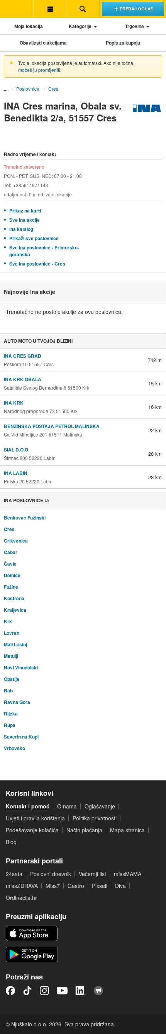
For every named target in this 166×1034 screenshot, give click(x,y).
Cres (53, 88)
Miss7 (53, 886)
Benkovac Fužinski (25, 517)
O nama (67, 806)
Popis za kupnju (123, 42)
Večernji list (92, 874)
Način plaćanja (84, 830)
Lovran (11, 632)
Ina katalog (21, 229)
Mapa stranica (127, 830)
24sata (14, 874)
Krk (8, 621)
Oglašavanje (100, 806)
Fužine (11, 586)
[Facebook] (10, 990)
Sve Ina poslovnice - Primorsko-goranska (44, 251)
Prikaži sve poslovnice (34, 238)
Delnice (12, 575)
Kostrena (14, 598)
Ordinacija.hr (21, 897)
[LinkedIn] (80, 990)
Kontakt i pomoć (27, 806)
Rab (8, 690)
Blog (11, 842)
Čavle (10, 563)
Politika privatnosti (95, 818)
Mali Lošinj (15, 644)
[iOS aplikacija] (32, 933)
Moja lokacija (28, 26)
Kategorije (80, 26)
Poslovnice (27, 88)
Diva (120, 886)
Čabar (10, 552)
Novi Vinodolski (21, 667)
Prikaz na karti (25, 210)
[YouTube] (62, 990)
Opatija (11, 679)
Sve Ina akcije (24, 219)
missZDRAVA (22, 886)
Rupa (9, 725)
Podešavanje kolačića (32, 830)
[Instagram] (44, 990)
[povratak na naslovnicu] (16, 9)
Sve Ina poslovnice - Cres (37, 263)
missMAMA (127, 874)
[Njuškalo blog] (98, 990)
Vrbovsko (14, 748)
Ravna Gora (17, 702)
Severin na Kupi (21, 736)
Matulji (11, 655)
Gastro (76, 886)
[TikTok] (27, 990)
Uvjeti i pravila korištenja (35, 818)
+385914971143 (30, 185)
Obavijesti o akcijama (43, 42)
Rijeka (11, 713)
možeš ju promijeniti (39, 69)
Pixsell (99, 886)
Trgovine (134, 26)
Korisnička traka (49, 9)
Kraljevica (15, 609)
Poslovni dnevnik (50, 874)
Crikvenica (16, 540)
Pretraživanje (83, 9)
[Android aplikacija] (32, 954)
